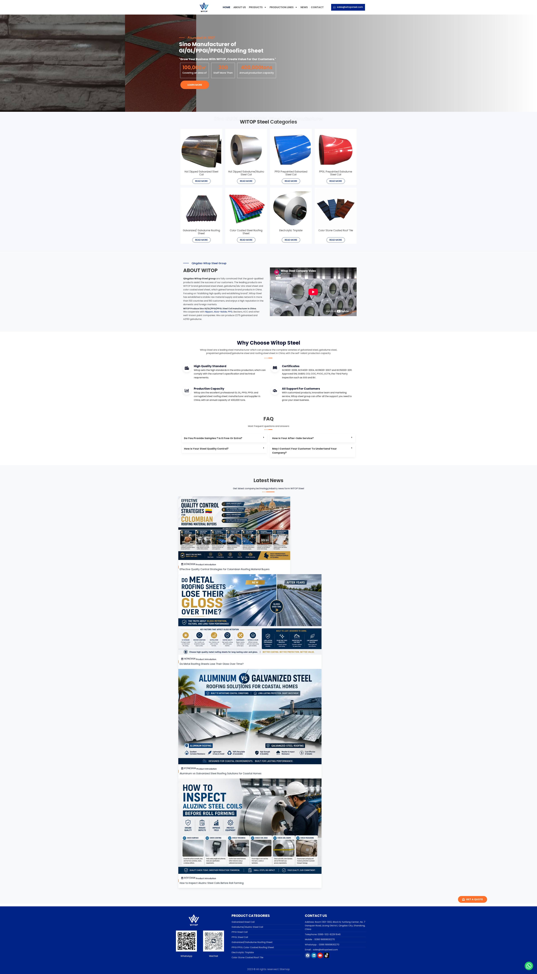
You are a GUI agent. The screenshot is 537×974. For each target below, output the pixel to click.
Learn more (194, 85)
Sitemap (285, 969)
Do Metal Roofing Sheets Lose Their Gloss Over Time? (211, 664)
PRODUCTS (256, 7)
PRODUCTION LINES (282, 7)
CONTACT (317, 7)
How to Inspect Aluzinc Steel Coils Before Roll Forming (212, 883)
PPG (230, 311)
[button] (224, 438)
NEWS (304, 7)
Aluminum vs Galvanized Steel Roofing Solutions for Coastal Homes (220, 773)
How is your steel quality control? (206, 448)
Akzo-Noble (220, 311)
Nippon (209, 311)
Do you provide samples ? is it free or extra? (213, 438)
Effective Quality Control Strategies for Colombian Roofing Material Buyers (224, 569)
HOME (226, 7)
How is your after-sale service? (293, 438)
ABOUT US (239, 7)
